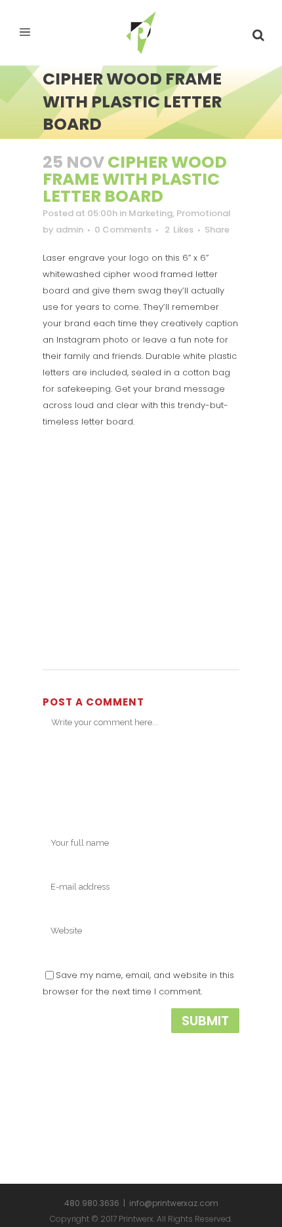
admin (69, 229)
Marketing (150, 213)
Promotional (203, 213)
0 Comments (122, 229)
